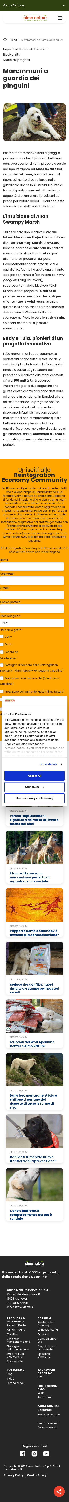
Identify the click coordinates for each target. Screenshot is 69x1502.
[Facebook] (23, 1456)
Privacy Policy (14, 1475)
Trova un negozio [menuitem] (49, 1414)
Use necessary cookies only (34, 798)
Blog (14, 39)
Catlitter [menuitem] (12, 1334)
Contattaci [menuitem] (45, 1410)
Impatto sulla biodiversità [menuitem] (15, 1355)
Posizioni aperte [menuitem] (48, 1427)
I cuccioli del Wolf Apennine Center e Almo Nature (32, 1044)
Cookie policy (47, 755)
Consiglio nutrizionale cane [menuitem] (18, 1347)
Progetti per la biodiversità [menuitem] (47, 1347)
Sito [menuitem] (40, 1377)
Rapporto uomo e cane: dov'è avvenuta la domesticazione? (34, 933)
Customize (32, 787)
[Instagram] (34, 1456)
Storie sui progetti (16, 60)
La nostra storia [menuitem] (48, 1330)
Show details (48, 764)
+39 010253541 (17, 1303)
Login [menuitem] (41, 1393)
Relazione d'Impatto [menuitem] (44, 1355)
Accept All (34, 775)
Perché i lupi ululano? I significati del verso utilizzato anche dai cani (34, 820)
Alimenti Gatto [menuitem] (16, 1325)
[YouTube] (46, 1456)
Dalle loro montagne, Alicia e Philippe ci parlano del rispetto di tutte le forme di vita (33, 1101)
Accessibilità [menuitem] (15, 1361)
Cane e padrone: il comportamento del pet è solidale (31, 1215)
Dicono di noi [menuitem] (15, 1383)
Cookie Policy (36, 1475)
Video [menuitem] (10, 1378)
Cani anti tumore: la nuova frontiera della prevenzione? (33, 1159)
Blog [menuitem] (9, 1374)
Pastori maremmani (18, 153)
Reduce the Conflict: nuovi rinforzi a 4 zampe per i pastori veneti (34, 988)
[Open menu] (60, 18)
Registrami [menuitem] (44, 1397)
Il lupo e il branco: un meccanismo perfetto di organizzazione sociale (29, 877)
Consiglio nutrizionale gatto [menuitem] (18, 1340)
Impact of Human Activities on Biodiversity (25, 52)
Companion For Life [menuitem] (48, 1340)
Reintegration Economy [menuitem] (46, 1324)
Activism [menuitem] (43, 1334)
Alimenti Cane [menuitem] (16, 1330)
